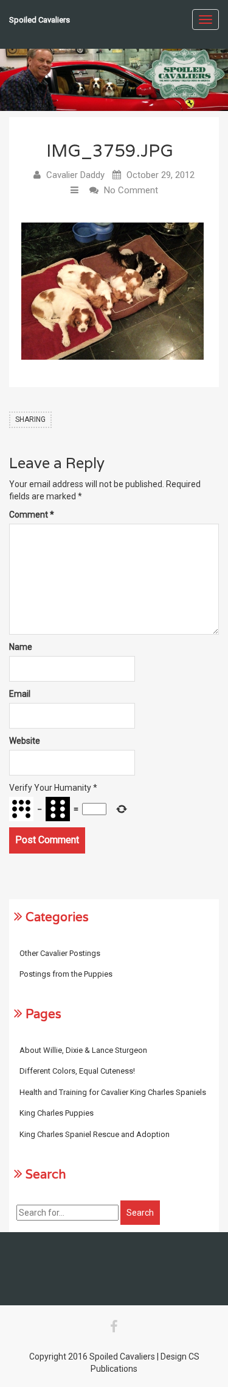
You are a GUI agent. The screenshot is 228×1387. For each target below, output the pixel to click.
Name (20, 647)
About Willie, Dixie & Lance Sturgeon (83, 1050)
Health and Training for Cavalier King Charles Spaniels (112, 1092)
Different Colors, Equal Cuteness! (77, 1070)
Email (19, 694)
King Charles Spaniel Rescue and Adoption (94, 1134)
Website (24, 741)
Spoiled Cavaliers (39, 19)
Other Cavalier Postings (59, 953)
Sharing (30, 419)
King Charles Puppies (56, 1113)
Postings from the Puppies (65, 974)
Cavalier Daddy (75, 174)
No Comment (131, 190)
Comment (31, 514)
